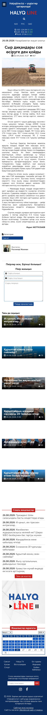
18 (11, 647)
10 (5, 644)
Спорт (7, 667)
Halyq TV (20, 661)
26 (17, 650)
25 (11, 650)
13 (23, 644)
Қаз (16, 24)
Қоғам (7, 664)
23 (41, 647)
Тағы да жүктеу (23, 576)
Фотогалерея (20, 664)
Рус (23, 24)
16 (41, 644)
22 (35, 647)
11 (12, 644)
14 (29, 644)
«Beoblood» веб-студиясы (31, 710)
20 (23, 647)
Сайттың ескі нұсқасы (24, 708)
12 (17, 644)
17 (6, 647)
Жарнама (36, 664)
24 (5, 650)
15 (35, 644)
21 (29, 647)
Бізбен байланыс (36, 668)
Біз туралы (36, 661)
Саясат (6, 238)
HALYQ (23, 13)
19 (17, 647)
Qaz (30, 24)
